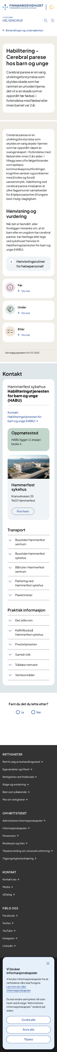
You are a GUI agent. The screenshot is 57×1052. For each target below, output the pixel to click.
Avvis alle (28, 1029)
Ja (22, 712)
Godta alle (28, 1019)
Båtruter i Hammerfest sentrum (29, 569)
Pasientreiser (23, 595)
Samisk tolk (23, 654)
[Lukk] (48, 963)
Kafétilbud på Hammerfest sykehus (29, 632)
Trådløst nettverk (26, 664)
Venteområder (25, 675)
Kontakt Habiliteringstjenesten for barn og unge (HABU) (24, 417)
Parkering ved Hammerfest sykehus (29, 583)
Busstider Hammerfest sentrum (30, 542)
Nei (38, 712)
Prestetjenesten (26, 644)
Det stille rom (24, 620)
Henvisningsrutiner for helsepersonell (30, 263)
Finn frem (23, 511)
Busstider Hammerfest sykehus (30, 556)
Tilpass (28, 1039)
